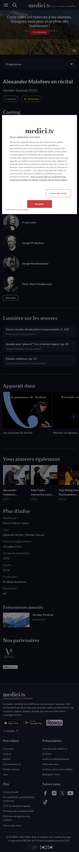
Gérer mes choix (58, 193)
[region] (39, 164)
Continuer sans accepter (17, 209)
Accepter (39, 204)
